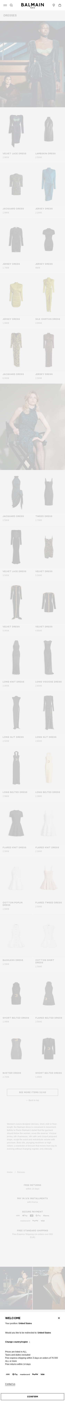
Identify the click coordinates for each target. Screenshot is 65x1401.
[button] (11, 5)
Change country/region (16, 1342)
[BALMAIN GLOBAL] (32, 5)
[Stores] (53, 5)
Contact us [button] (10, 1384)
